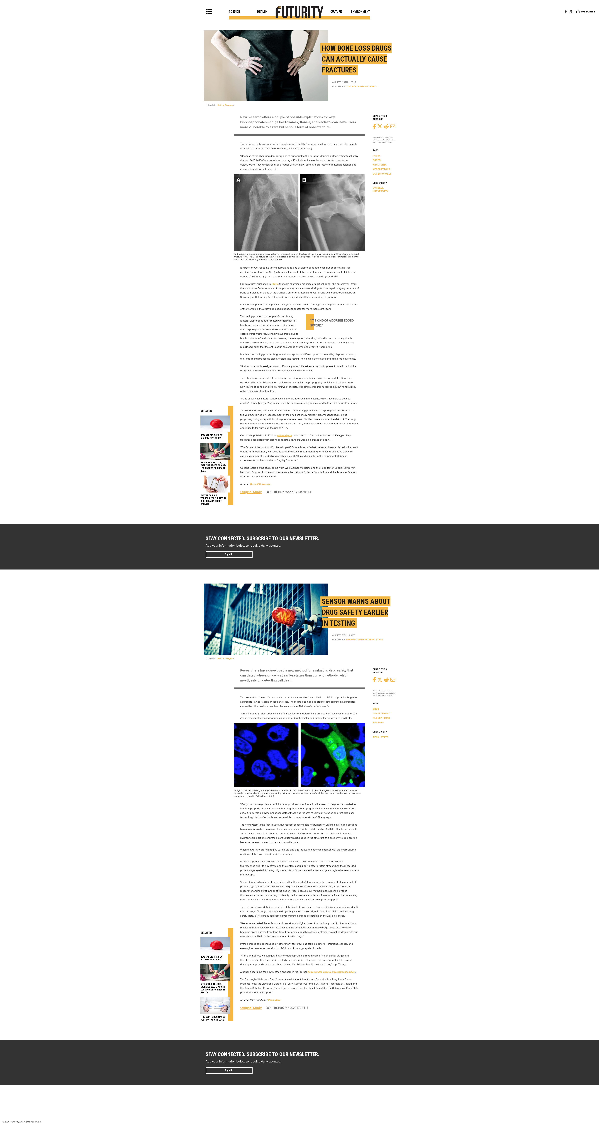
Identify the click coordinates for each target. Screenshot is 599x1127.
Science (234, 11)
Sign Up (229, 554)
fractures (380, 164)
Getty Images (225, 105)
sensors (378, 722)
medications (381, 169)
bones (377, 160)
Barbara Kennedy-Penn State (364, 640)
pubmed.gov (284, 435)
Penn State (380, 737)
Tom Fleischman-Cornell (361, 86)
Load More (299, 1096)
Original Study (251, 492)
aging (377, 155)
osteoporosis (382, 174)
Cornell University (380, 190)
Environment (360, 11)
